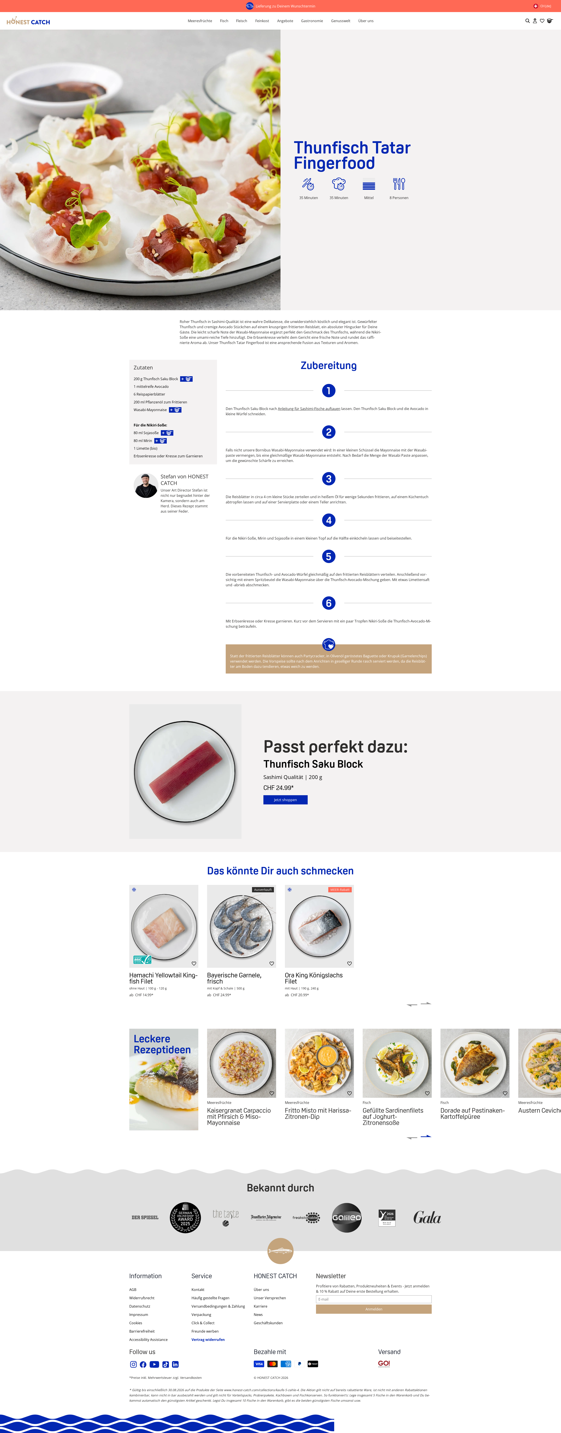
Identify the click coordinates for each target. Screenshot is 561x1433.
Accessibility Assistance (148, 1339)
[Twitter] (166, 1364)
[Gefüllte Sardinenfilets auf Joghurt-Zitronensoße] (397, 1063)
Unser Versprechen (270, 1298)
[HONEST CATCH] (92, 21)
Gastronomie (312, 20)
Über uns (366, 20)
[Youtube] (155, 1364)
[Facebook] (143, 1364)
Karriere (260, 1306)
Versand (389, 1352)
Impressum (138, 1314)
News (258, 1314)
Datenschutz (139, 1306)
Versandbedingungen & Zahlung (218, 1306)
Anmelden (374, 1309)
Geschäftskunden (268, 1323)
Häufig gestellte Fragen (210, 1298)
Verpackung (201, 1314)
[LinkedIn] (175, 1364)
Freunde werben (205, 1331)
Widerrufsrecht (141, 1298)
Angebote (285, 20)
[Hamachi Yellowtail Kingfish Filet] (163, 926)
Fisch (224, 20)
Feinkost (262, 20)
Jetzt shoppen (285, 799)
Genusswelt (340, 20)
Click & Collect (203, 1323)
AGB (132, 1289)
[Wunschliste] (542, 21)
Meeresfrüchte (200, 20)
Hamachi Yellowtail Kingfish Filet (163, 978)
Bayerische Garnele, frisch (234, 978)
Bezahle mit (270, 1352)
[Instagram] (133, 1364)
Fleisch (241, 20)
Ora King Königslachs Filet (314, 978)
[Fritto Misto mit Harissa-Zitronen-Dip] (319, 1063)
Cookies (135, 1323)
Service (202, 1276)
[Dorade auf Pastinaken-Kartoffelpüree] (475, 1063)
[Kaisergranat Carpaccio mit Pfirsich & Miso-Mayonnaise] (241, 1063)
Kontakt (198, 1289)
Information (145, 1276)
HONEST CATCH (275, 1276)
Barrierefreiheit (142, 1331)
